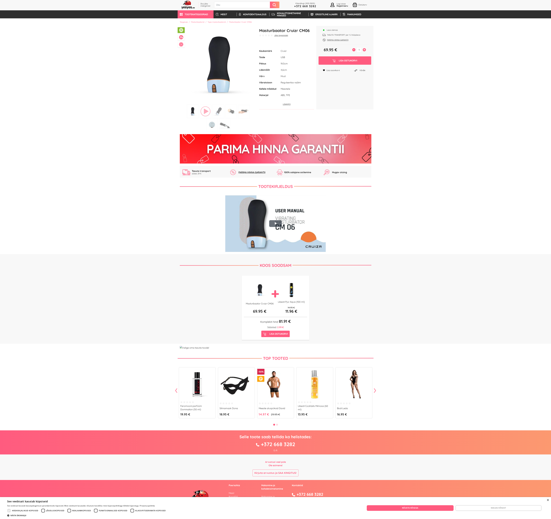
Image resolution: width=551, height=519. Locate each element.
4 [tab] (231, 111)
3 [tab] (218, 111)
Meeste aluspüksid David (272, 408)
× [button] (548, 500)
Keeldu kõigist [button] (498, 508)
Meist (231, 493)
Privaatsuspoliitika (147, 506)
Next (375, 390)
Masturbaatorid (197, 22)
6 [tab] (212, 125)
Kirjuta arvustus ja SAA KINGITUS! (275, 473)
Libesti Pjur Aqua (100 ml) (291, 301)
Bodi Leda (342, 408)
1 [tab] (192, 111)
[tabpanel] (218, 64)
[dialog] (275, 508)
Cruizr (284, 50)
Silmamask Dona (229, 408)
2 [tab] (205, 111)
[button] (196, 14)
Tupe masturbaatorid (217, 22)
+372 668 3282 (305, 6)
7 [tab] (225, 125)
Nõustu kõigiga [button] (410, 508)
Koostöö (233, 496)
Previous (176, 390)
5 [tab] (244, 111)
